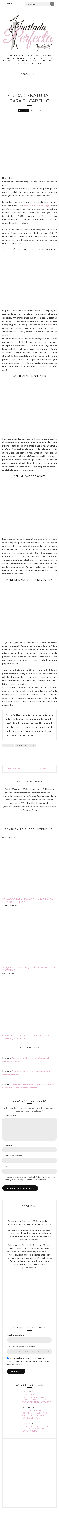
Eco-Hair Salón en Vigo (36, 205)
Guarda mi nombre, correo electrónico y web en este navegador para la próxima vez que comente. (30, 1178)
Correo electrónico (14, 1155)
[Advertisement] (29, 1473)
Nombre (9, 1144)
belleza (9, 745)
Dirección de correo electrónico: (21, 1346)
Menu (9, 4)
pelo (32, 745)
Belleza (23, 110)
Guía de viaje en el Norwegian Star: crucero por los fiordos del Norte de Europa (36, 1414)
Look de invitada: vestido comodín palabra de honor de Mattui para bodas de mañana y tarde (36, 1398)
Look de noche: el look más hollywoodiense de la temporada (35, 1428)
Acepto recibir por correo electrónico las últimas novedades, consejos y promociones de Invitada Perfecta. (28, 1361)
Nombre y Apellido (15, 1335)
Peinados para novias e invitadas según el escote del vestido (29, 901)
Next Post (43, 769)
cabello (21, 745)
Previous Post (16, 769)
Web (7, 1166)
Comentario (11, 1115)
